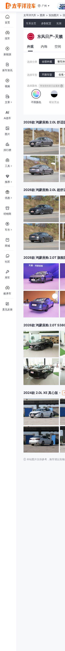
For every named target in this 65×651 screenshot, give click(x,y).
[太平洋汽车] (20, 6)
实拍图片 (54, 15)
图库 (42, 15)
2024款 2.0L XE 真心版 (40, 393)
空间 (58, 46)
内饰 (44, 46)
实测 (58, 23)
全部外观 (47, 61)
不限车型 (47, 74)
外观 (30, 46)
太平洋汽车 (29, 15)
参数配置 (46, 23)
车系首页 (31, 23)
